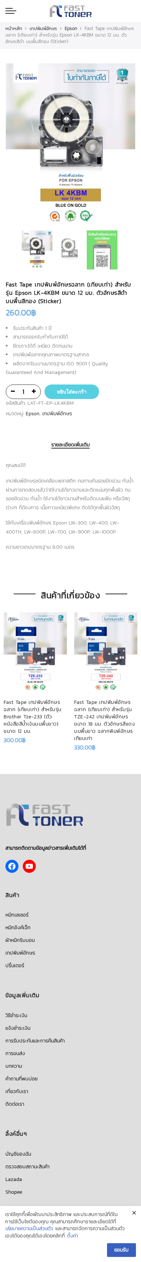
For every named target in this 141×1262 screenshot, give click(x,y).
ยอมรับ (121, 1250)
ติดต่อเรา (14, 1104)
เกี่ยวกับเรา (16, 1091)
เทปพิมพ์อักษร (43, 28)
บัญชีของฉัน (18, 1154)
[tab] (70, 445)
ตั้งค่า (72, 1236)
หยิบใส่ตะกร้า (72, 392)
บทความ (13, 1066)
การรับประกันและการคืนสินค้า (35, 1041)
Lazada (13, 1179)
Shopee (13, 1192)
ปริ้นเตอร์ (14, 965)
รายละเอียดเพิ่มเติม (70, 445)
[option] (70, 146)
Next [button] (123, 146)
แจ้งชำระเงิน (17, 1028)
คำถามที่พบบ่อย (21, 1079)
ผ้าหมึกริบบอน (20, 940)
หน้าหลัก (13, 28)
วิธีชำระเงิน (16, 1015)
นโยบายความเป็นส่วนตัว (29, 1228)
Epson (71, 28)
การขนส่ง (15, 1053)
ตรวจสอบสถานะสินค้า (27, 1166)
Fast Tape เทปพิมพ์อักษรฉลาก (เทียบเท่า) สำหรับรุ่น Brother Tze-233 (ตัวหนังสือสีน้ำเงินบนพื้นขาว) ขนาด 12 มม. (32, 716)
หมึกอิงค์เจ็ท (17, 927)
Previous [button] (23, 146)
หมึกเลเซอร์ (17, 915)
